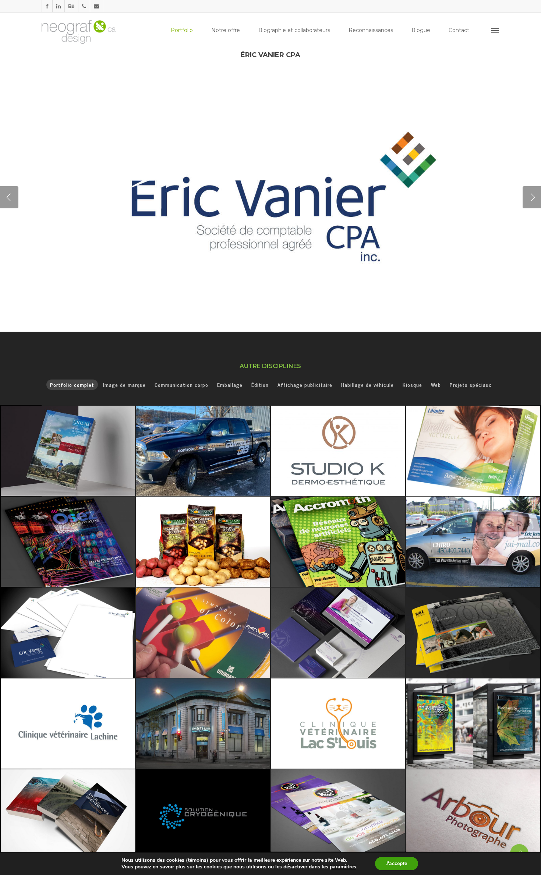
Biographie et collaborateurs (294, 30)
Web (436, 384)
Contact (459, 30)
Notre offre (225, 30)
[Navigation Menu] (495, 30)
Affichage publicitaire (304, 384)
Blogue (420, 30)
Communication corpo (181, 384)
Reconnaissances (371, 30)
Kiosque (412, 384)
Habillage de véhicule (367, 384)
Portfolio (182, 30)
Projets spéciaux (470, 384)
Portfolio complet (72, 384)
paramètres (343, 867)
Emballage (230, 384)
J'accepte (396, 863)
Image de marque (124, 384)
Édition (260, 384)
